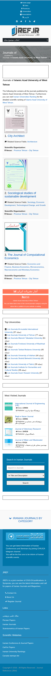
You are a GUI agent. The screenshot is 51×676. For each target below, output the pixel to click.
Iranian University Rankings (14, 651)
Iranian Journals (9, 624)
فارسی (26, 17)
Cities (26, 6)
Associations (26, 14)
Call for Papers (9, 647)
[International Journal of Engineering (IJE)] (9, 406)
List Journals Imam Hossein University (23, 373)
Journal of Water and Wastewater (29, 440)
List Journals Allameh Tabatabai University (24, 338)
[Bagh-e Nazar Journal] (9, 419)
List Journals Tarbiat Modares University (23, 350)
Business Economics (20, 267)
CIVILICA (29, 580)
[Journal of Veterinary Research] (9, 432)
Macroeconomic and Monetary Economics (22, 270)
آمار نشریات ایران (27, 291)
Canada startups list (11, 656)
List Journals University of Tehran (21, 335)
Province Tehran (20, 150)
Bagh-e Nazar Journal (24, 416)
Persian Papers (9, 620)
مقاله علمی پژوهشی (11, 616)
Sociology (31, 202)
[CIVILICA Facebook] (25, 21)
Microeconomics (37, 267)
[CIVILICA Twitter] (21, 21)
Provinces (26, 9)
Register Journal (14, 601)
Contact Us (11, 593)
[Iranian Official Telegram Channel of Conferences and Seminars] (25, 536)
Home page (26, 3)
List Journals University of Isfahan (21, 355)
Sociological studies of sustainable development (20, 194)
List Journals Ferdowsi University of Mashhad (26, 344)
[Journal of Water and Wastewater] (9, 443)
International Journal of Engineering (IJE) (30, 404)
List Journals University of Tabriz (20, 364)
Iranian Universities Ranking (24, 97)
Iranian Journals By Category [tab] (27, 520)
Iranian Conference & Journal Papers (18, 643)
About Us (10, 597)
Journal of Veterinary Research (28, 429)
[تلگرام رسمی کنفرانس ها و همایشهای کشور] (34, 21)
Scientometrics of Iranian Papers (16, 628)
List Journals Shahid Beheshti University (23, 358)
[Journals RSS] (30, 21)
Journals (8, 55)
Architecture (32, 142)
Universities (26, 11)
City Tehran (33, 150)
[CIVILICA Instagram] (17, 21)
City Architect (16, 135)
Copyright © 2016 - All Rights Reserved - (20, 668)
